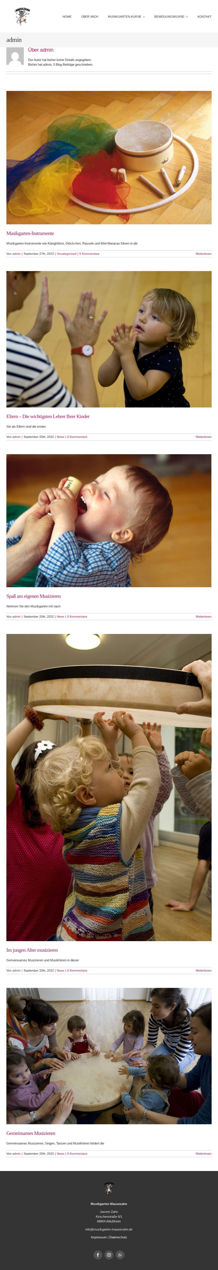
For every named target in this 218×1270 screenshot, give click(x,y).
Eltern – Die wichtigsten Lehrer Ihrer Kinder (47, 416)
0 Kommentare (89, 253)
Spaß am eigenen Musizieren (33, 596)
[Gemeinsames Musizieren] (109, 1056)
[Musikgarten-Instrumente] (109, 158)
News (60, 436)
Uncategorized (66, 253)
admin (16, 253)
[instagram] (109, 1254)
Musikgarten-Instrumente (30, 233)
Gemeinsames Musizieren (30, 1133)
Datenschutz (118, 1237)
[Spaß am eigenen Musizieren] (109, 520)
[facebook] (97, 1254)
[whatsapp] (120, 1254)
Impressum (99, 1237)
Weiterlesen (204, 253)
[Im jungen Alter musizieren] (109, 787)
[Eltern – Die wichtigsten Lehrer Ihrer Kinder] (109, 339)
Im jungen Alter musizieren (32, 950)
